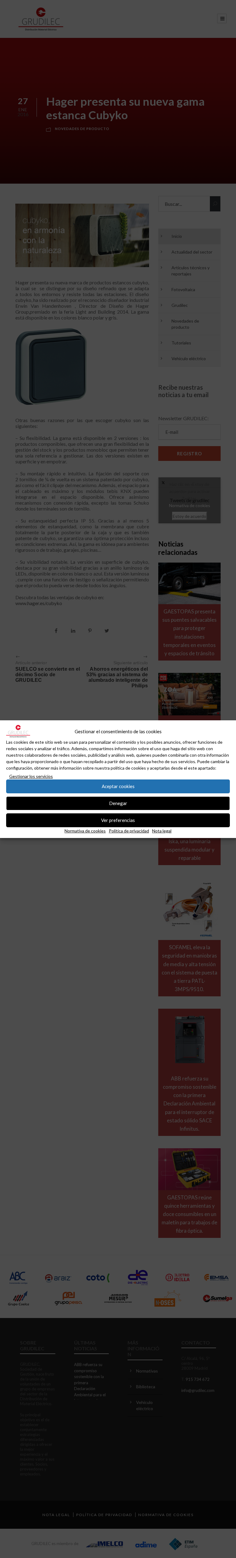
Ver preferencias (118, 820)
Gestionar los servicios (31, 776)
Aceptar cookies (118, 786)
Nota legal (161, 830)
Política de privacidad (129, 830)
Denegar (118, 803)
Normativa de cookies (85, 830)
